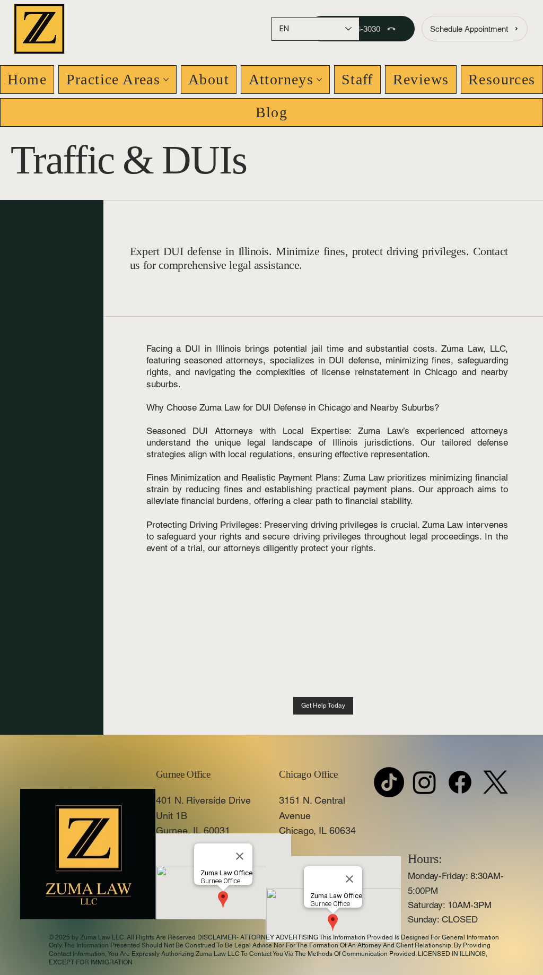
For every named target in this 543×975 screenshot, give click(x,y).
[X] (495, 782)
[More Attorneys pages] (319, 79)
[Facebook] (460, 782)
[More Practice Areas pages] (166, 79)
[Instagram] (424, 782)
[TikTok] (389, 782)
